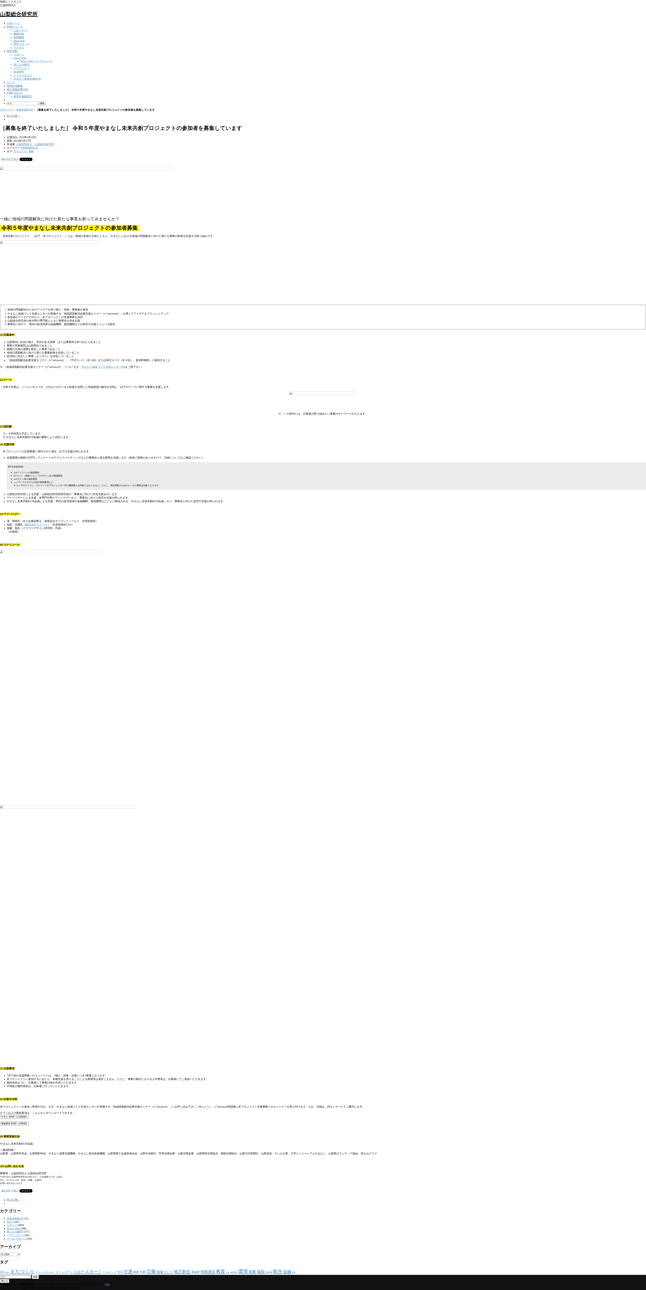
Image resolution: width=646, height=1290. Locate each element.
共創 (31, 151)
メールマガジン (22, 75)
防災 (294, 1272)
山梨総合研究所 (19, 14)
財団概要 (18, 37)
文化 (227, 1272)
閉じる (4, 1281)
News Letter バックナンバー (36, 61)
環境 (243, 1271)
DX (2, 1272)
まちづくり (20, 151)
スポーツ (93, 1271)
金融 (287, 1271)
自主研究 (18, 71)
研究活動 (12, 51)
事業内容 (18, 33)
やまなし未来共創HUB (27, 78)
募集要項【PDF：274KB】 (14, 1123)
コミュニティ (64, 1272)
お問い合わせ (15, 93)
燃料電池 (234, 1272)
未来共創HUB (24, 109)
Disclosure (19, 40)
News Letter (20, 58)
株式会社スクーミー (38, 524)
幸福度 (195, 1272)
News (10, 1222)
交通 (128, 1271)
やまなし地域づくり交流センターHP (103, 366)
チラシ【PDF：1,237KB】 (14, 1116)
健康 (136, 1272)
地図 (59, 1177)
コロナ (78, 1272)
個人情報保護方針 (17, 89)
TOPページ (13, 23)
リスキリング (109, 1272)
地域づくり (164, 1272)
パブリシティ (21, 68)
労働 (151, 1271)
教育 (220, 1271)
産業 (252, 1272)
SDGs (7, 1272)
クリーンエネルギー (45, 1272)
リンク (11, 82)
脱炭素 (269, 1272)
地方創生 (182, 1271)
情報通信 (208, 1272)
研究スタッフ (21, 44)
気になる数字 (21, 64)
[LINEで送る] (10, 159)
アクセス (18, 47)
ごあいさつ (20, 30)
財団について (15, 26)
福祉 (261, 1271)
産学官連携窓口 (22, 96)
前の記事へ (13, 116)
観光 (277, 1271)
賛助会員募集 (15, 85)
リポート (18, 54)
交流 (120, 1272)
